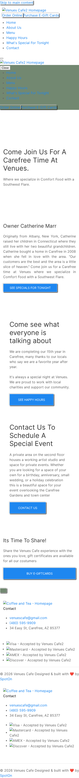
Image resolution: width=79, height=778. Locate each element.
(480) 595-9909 (22, 623)
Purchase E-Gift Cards (41, 15)
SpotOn (6, 679)
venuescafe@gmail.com (28, 618)
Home (11, 22)
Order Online (12, 15)
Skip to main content (16, 2)
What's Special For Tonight (27, 43)
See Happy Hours (31, 399)
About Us (13, 27)
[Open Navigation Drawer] (1, 58)
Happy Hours (16, 38)
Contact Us (27, 508)
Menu (10, 32)
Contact (12, 48)
